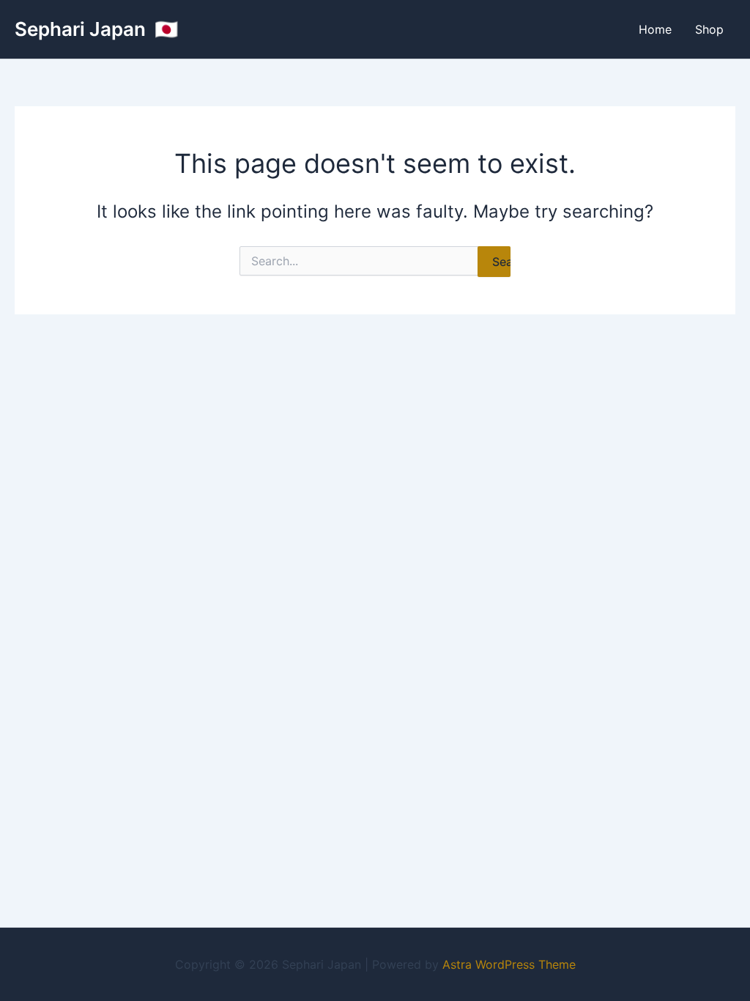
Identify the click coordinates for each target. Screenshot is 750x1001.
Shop (709, 29)
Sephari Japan (82, 29)
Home (655, 29)
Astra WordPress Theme (509, 964)
